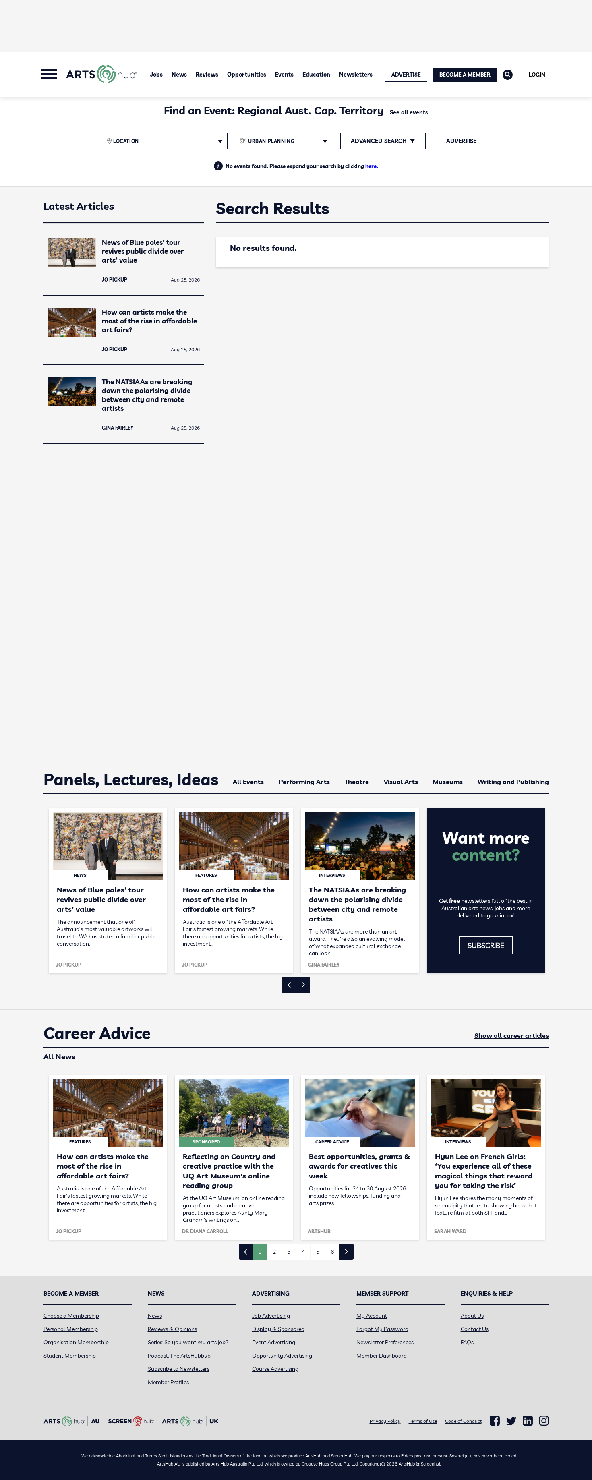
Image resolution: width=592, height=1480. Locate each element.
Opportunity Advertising (282, 1355)
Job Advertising (271, 1315)
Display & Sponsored (278, 1329)
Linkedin (528, 1421)
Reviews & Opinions (172, 1329)
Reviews (207, 74)
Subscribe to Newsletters (178, 1368)
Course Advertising (275, 1368)
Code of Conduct (463, 1421)
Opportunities (246, 74)
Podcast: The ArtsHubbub (179, 1355)
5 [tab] (317, 1251)
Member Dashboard (381, 1355)
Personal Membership (70, 1329)
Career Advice (97, 1033)
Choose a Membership (71, 1315)
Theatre (356, 782)
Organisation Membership (76, 1342)
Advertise (461, 141)
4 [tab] (303, 1251)
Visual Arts (401, 782)
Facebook (495, 1421)
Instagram (544, 1421)
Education (316, 74)
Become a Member (465, 74)
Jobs (156, 74)
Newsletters (356, 74)
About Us (472, 1315)
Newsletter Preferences (385, 1342)
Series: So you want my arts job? (188, 1342)
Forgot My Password (382, 1329)
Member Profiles (168, 1382)
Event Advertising (273, 1342)
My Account (371, 1315)
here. (371, 166)
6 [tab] (332, 1251)
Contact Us (475, 1329)
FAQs (467, 1342)
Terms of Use (423, 1421)
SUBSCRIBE (486, 945)
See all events (409, 112)
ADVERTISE (406, 74)
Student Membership (69, 1355)
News (179, 74)
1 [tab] (259, 1251)
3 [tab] (288, 1251)
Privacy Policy (385, 1421)
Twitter (511, 1421)
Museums (448, 782)
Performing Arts (304, 782)
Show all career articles (511, 1035)
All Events (248, 782)
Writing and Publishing (513, 782)
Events (284, 74)
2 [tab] (274, 1251)
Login (537, 74)
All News (59, 1056)
